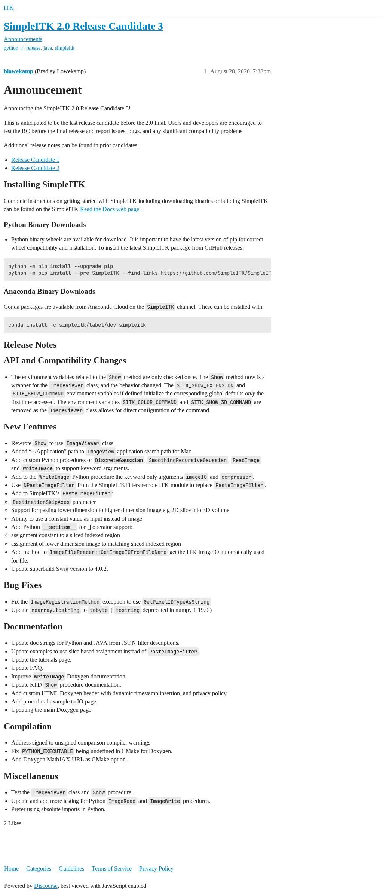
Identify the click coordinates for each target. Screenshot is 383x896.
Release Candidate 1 (35, 160)
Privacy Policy (156, 868)
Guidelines (71, 868)
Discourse (46, 886)
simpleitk (64, 48)
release (33, 48)
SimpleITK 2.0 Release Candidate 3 (83, 26)
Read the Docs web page (109, 209)
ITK (9, 7)
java (47, 48)
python (11, 48)
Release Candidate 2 (35, 168)
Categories (38, 868)
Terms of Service (112, 868)
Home (11, 868)
